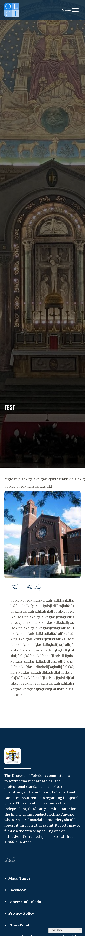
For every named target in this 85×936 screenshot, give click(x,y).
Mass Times (19, 878)
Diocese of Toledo (24, 901)
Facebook (17, 889)
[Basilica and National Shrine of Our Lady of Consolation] (11, 10)
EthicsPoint (19, 924)
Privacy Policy (21, 913)
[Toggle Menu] (75, 10)
